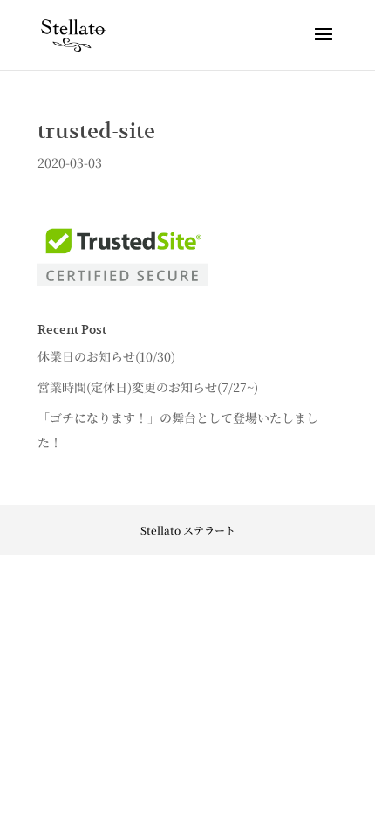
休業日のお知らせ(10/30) (106, 356)
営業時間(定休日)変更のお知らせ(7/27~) (148, 387)
